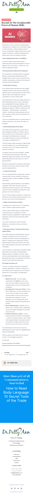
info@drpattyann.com (16, 473)
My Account (16, 460)
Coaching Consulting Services (16, 441)
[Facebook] (11, 488)
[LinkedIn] (15, 488)
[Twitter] (18, 488)
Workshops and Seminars (16, 445)
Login (16, 458)
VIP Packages (16, 443)
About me (16, 454)
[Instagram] (21, 488)
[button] (16, 12)
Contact (16, 462)
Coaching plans (16, 456)
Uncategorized (6, 19)
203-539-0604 (16, 475)
